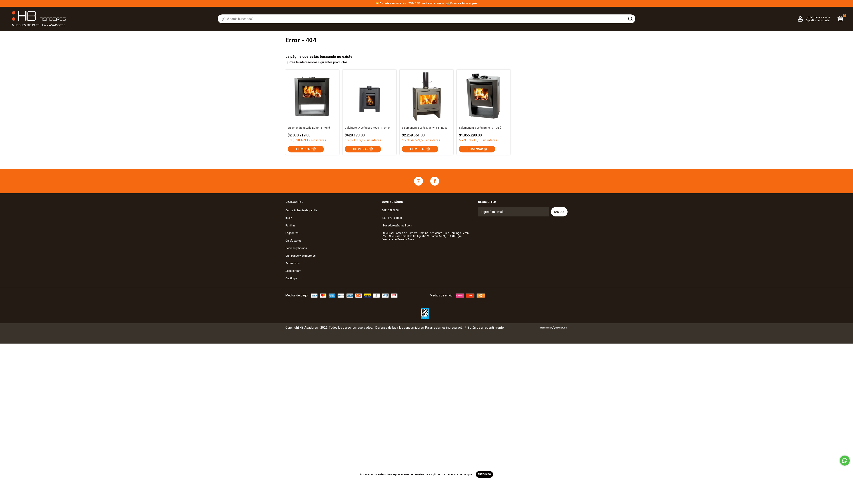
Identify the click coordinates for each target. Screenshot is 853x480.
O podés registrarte (817, 20)
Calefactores (293, 240)
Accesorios (292, 263)
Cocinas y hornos (296, 248)
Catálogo (291, 278)
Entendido (484, 474)
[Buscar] (630, 19)
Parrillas (290, 225)
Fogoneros (292, 233)
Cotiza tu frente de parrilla (301, 210)
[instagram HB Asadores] (418, 181)
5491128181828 (392, 218)
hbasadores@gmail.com (397, 225)
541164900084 (391, 210)
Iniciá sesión (822, 17)
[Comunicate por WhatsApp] (845, 461)
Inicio (288, 218)
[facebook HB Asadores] (434, 181)
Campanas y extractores (300, 255)
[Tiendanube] (554, 328)
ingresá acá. (454, 327)
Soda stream (293, 270)
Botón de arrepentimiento (486, 327)
